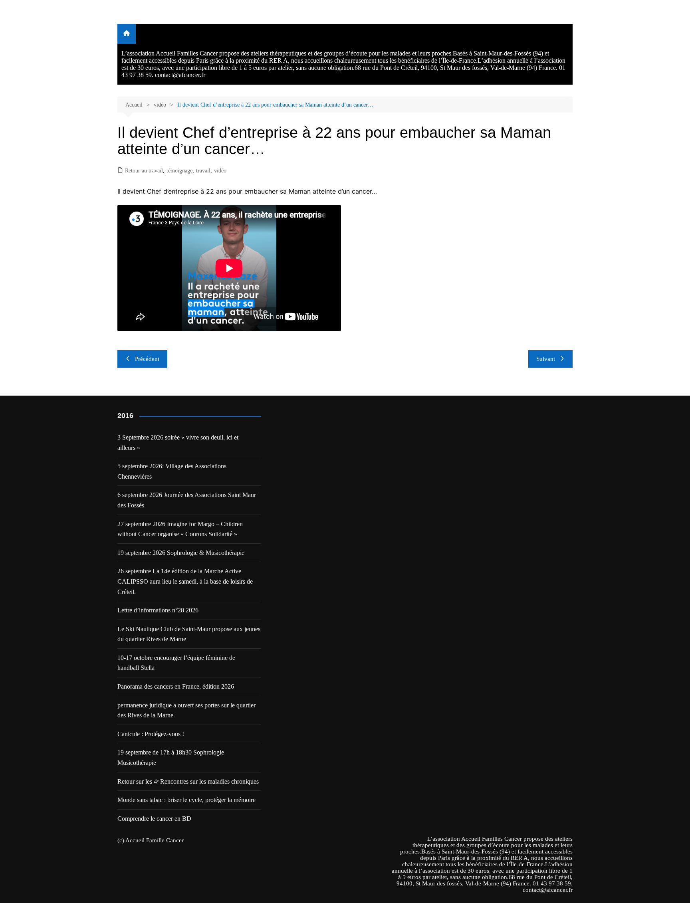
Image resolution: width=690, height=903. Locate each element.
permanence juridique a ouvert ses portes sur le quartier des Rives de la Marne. (186, 710)
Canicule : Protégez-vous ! (150, 734)
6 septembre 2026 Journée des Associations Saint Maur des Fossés (186, 500)
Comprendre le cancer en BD (154, 818)
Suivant (545, 359)
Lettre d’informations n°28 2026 (157, 610)
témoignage (179, 171)
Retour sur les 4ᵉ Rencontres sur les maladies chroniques (188, 781)
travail (203, 171)
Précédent (147, 359)
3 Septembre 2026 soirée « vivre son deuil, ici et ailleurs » (177, 442)
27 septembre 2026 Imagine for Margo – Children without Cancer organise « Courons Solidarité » (180, 529)
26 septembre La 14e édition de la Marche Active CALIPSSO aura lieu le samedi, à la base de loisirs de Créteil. (185, 581)
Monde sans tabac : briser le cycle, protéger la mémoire (186, 799)
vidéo (220, 171)
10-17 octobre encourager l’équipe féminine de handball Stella (176, 662)
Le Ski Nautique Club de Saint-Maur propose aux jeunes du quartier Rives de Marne (188, 634)
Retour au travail (144, 171)
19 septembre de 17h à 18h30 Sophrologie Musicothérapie (170, 757)
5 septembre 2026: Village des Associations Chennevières (171, 471)
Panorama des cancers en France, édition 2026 (175, 686)
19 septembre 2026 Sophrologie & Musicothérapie (180, 552)
